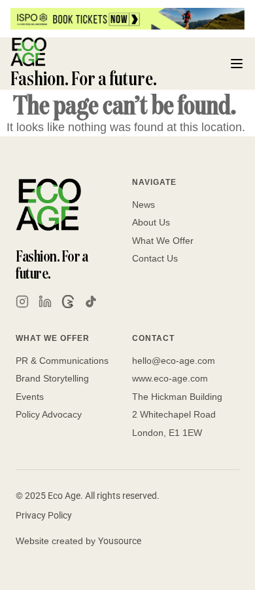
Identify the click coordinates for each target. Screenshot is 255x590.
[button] (237, 63)
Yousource (119, 541)
